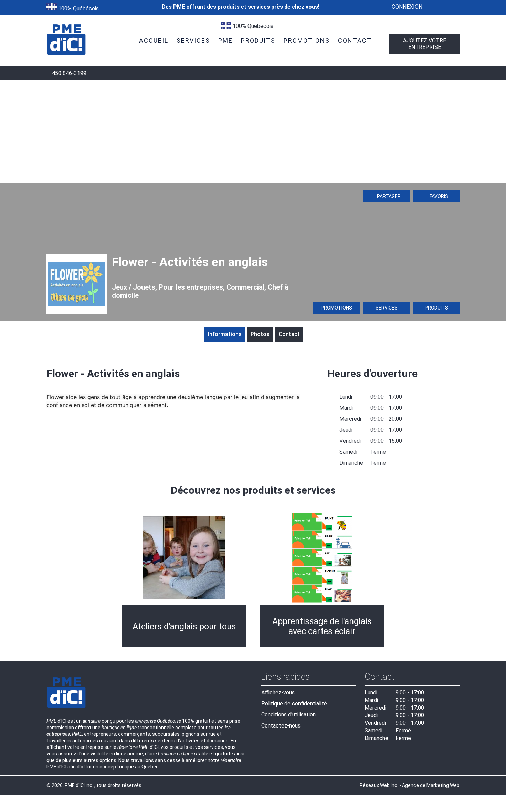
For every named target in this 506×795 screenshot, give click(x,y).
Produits (436, 308)
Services (387, 308)
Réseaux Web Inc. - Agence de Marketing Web (410, 785)
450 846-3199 (68, 73)
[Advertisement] (253, 131)
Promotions (336, 308)
